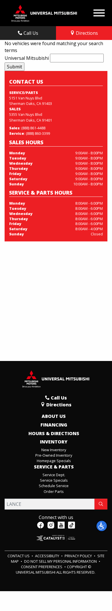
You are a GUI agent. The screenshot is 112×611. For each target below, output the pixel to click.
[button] (101, 526)
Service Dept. (54, 474)
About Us (54, 416)
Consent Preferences (41, 566)
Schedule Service (54, 485)
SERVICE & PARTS (54, 467)
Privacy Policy (79, 555)
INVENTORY (53, 442)
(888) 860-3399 (38, 133)
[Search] (100, 504)
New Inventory (53, 449)
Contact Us (18, 555)
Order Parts (54, 491)
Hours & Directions (53, 433)
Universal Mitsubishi (27, 58)
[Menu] (99, 11)
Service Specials (54, 480)
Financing (53, 425)
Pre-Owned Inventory (53, 455)
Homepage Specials (54, 460)
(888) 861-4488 (33, 127)
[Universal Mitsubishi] (44, 12)
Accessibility (47, 555)
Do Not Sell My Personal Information (61, 561)
